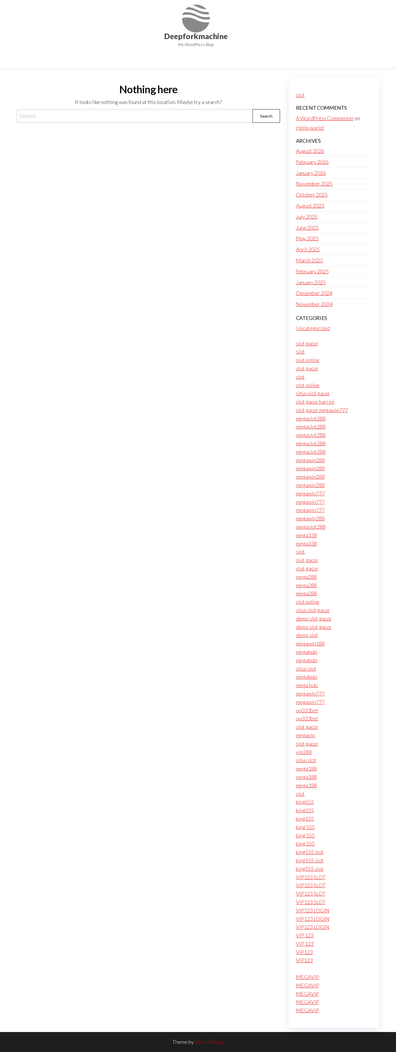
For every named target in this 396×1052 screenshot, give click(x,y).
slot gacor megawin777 (322, 410)
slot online (307, 360)
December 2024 (314, 293)
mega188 (306, 768)
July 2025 (306, 216)
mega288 (306, 577)
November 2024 (314, 304)
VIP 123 (305, 935)
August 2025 (310, 205)
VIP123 (304, 952)
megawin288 (310, 460)
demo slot (307, 635)
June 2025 (307, 227)
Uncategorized (313, 328)
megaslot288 (311, 418)
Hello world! (310, 128)
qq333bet (307, 710)
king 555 (305, 827)
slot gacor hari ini (315, 401)
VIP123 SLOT (311, 877)
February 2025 (312, 271)
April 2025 (308, 249)
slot (300, 95)
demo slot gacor (314, 618)
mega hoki (307, 685)
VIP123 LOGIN (312, 910)
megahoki (306, 652)
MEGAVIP (307, 977)
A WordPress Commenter (325, 118)
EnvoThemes (209, 1042)
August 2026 (310, 151)
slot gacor (307, 343)
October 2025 (312, 194)
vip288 (304, 752)
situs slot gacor (313, 393)
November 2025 (314, 183)
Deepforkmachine (196, 36)
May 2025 (307, 238)
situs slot (306, 668)
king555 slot (310, 852)
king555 (305, 802)
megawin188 (310, 643)
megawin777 (310, 493)
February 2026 (312, 162)
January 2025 (311, 282)
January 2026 (311, 173)
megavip (305, 735)
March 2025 (309, 260)
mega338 (306, 535)
